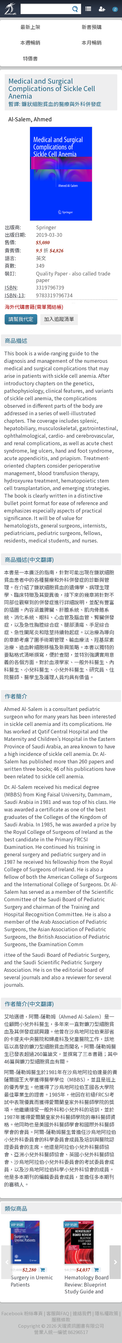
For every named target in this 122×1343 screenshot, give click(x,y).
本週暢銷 (30, 42)
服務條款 (61, 1319)
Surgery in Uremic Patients (32, 1280)
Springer (46, 227)
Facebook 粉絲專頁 (22, 1313)
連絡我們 (82, 1313)
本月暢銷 (92, 42)
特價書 (30, 58)
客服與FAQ (57, 1313)
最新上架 (30, 27)
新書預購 (92, 27)
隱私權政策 (106, 1313)
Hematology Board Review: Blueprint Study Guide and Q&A (86, 1287)
